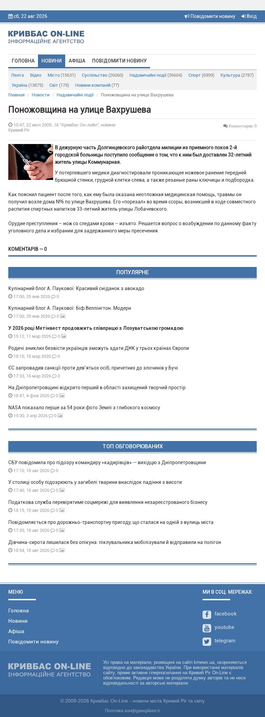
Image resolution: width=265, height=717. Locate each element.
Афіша (77, 61)
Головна (23, 61)
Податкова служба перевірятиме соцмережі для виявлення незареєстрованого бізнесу (107, 502)
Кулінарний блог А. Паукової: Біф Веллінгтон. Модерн (69, 308)
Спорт (201, 75)
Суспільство (102, 75)
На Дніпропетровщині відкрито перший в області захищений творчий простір (98, 387)
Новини (51, 61)
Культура (237, 75)
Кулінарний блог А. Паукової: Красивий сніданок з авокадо (76, 288)
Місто (62, 75)
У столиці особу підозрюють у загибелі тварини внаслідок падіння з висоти (95, 482)
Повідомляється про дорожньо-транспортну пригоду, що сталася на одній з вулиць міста (111, 522)
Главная (16, 94)
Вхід (251, 16)
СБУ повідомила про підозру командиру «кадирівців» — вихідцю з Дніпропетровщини (107, 462)
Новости (40, 94)
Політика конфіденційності (132, 710)
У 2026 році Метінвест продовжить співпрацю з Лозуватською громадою (95, 328)
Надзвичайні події (155, 75)
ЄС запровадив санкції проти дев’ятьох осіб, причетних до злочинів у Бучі (93, 368)
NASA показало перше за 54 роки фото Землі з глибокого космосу (84, 407)
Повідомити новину (212, 16)
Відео (35, 75)
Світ (59, 85)
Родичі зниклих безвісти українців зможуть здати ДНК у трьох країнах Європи (98, 348)
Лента (17, 75)
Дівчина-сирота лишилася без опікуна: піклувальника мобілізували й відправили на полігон (114, 542)
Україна (27, 85)
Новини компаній (97, 85)
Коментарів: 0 (242, 126)
